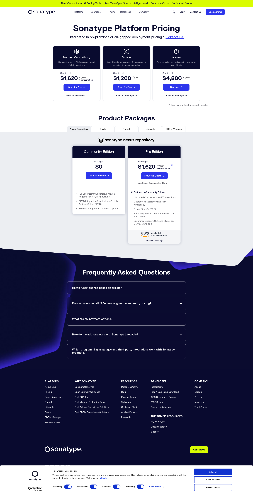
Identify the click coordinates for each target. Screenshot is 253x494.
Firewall (48, 402)
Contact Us (199, 449)
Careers (198, 392)
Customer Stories (130, 407)
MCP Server (157, 402)
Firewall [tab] (126, 129)
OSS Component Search (163, 397)
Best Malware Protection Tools (90, 402)
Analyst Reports (129, 412)
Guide (48, 412)
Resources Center (130, 387)
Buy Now (174, 87)
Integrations (157, 387)
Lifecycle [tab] (150, 129)
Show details (155, 487)
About (197, 387)
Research (126, 417)
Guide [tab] (103, 129)
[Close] (249, 3)
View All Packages (75, 95)
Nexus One (50, 387)
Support (155, 432)
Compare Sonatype (84, 387)
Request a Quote (152, 176)
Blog (123, 392)
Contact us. (175, 37)
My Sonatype (158, 421)
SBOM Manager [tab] (174, 129)
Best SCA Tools (82, 397)
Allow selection (213, 480)
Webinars (126, 402)
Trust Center (200, 407)
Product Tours (128, 397)
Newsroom (199, 402)
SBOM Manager (53, 417)
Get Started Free (180, 3)
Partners (198, 397)
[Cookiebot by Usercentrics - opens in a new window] (35, 489)
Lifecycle (49, 407)
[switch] (93, 487)
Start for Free (75, 87)
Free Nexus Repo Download (165, 392)
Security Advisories (161, 407)
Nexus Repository (54, 397)
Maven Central (52, 422)
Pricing (112, 12)
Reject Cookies (213, 487)
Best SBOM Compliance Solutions (92, 412)
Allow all (213, 472)
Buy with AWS (152, 240)
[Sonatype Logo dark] (41, 13)
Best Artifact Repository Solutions (92, 407)
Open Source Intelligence (87, 392)
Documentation (159, 427)
